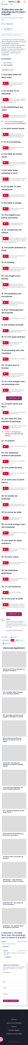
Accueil (6, 4)
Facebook (6, 640)
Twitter (15, 637)
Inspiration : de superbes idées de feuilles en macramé (13, 926)
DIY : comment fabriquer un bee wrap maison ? (13, 811)
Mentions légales (14, 1030)
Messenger (7, 643)
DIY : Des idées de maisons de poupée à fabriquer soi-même (13, 716)
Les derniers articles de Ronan (14, 630)
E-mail (5, 988)
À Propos (14, 1019)
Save (13, 640)
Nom (4, 982)
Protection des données (14, 1034)
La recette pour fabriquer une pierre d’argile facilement (13, 788)
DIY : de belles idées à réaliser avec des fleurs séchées (13, 693)
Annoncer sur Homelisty (14, 1023)
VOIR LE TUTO (12, 398)
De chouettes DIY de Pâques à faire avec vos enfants (13, 834)
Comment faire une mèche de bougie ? (13, 857)
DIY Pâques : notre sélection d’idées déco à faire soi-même (13, 880)
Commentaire (7, 972)
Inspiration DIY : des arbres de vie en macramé (13, 903)
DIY (11, 4)
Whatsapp (20, 640)
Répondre (5, 946)
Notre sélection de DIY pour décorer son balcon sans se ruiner (12, 739)
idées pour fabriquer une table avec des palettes (14, 433)
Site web (5, 994)
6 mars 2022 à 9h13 (22, 950)
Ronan (8, 24)
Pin (6, 83)
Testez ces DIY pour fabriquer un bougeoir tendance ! (14, 669)
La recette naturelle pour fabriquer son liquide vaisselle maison (13, 764)
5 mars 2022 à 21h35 (22, 941)
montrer (11, 70)
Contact (14, 1026)
